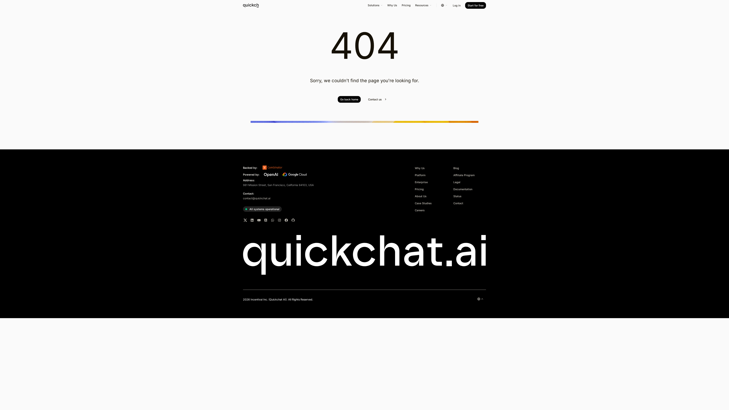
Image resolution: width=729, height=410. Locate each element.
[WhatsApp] (272, 220)
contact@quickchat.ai (256, 198)
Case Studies (423, 203)
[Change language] (444, 5)
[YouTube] (259, 220)
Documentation (462, 189)
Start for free (476, 5)
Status (457, 196)
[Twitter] (245, 220)
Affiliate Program (464, 175)
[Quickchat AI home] (255, 5)
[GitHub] (293, 220)
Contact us (375, 99)
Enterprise (421, 182)
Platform (420, 175)
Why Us (392, 5)
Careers (420, 210)
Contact (458, 203)
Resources (421, 5)
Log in (457, 5)
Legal (456, 182)
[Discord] (266, 220)
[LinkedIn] (252, 220)
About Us (421, 196)
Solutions (373, 5)
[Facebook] (286, 220)
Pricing (406, 5)
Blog (456, 168)
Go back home (349, 99)
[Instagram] (279, 220)
